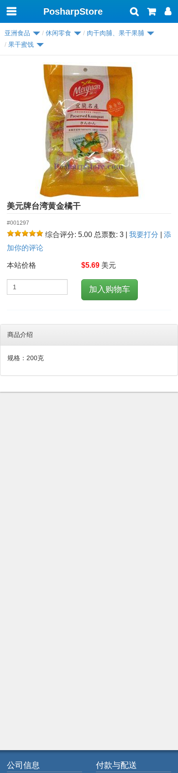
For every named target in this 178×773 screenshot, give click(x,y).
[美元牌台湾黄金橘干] (89, 131)
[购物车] (151, 12)
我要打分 (143, 234)
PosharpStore (73, 11)
